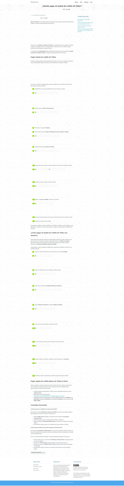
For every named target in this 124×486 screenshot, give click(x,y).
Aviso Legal (35, 468)
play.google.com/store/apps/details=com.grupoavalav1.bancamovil (49, 396)
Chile (81, 2)
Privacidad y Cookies (37, 466)
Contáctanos (35, 464)
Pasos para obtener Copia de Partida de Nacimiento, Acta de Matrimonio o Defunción (85, 30)
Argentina (86, 2)
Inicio (32, 15)
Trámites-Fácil (36, 470)
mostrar (43, 452)
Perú (91, 2)
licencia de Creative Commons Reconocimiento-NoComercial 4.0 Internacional (80, 468)
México (76, 2)
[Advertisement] (52, 35)
